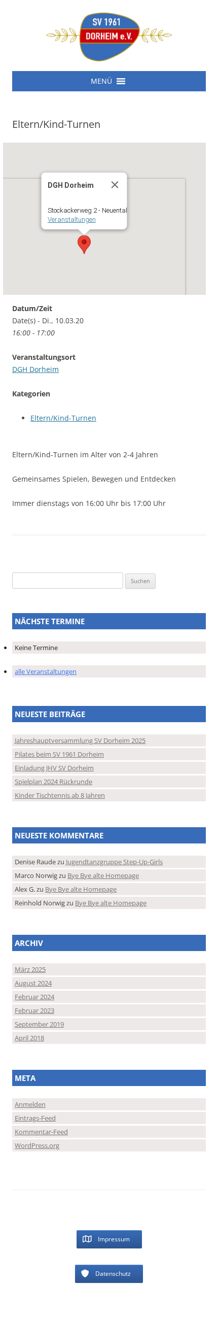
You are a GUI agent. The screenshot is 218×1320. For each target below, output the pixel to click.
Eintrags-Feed (35, 1118)
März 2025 (30, 969)
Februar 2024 (34, 996)
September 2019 (39, 1024)
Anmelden (30, 1104)
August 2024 (33, 983)
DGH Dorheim (35, 369)
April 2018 (29, 1037)
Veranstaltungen (72, 219)
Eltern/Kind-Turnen (63, 418)
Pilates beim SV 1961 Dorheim (59, 754)
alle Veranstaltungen (46, 671)
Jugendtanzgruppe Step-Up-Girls (114, 861)
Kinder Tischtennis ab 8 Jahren (60, 795)
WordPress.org (37, 1145)
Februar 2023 (34, 1010)
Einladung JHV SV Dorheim (54, 767)
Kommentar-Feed (41, 1131)
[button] (101, 81)
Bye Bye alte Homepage (103, 875)
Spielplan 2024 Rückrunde (53, 781)
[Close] (115, 185)
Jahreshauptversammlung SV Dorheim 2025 (80, 740)
